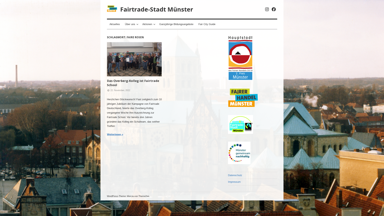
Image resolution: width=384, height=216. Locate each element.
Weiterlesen (114, 134)
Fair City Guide (206, 24)
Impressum (234, 181)
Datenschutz (235, 175)
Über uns (130, 24)
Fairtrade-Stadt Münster (156, 9)
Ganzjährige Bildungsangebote (176, 24)
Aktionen (147, 24)
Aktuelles (115, 24)
